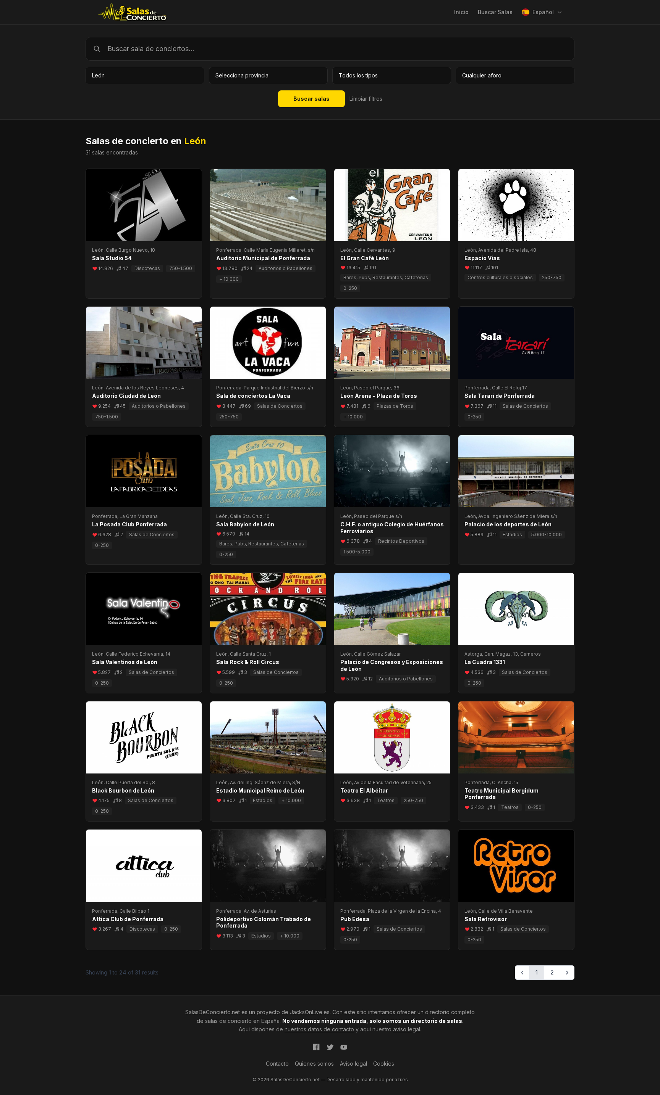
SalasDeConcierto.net (212, 1012)
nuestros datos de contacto (319, 1029)
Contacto (277, 1063)
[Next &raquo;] (567, 972)
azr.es (401, 1079)
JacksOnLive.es (310, 1012)
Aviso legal (353, 1063)
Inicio (461, 12)
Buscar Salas (495, 12)
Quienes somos (314, 1063)
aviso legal (406, 1029)
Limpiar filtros (365, 98)
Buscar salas (311, 98)
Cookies (383, 1063)
